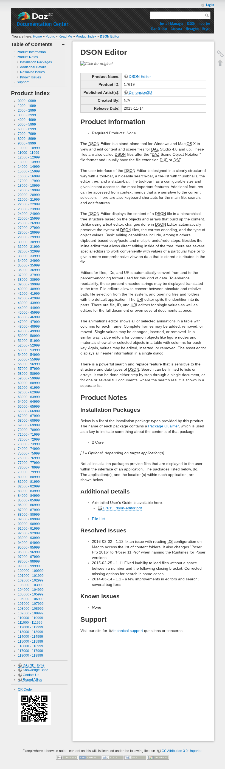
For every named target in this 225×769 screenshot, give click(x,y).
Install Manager (172, 23)
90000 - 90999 (29, 524)
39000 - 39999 (29, 284)
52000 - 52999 (29, 345)
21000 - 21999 (29, 200)
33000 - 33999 (29, 256)
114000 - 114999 (30, 637)
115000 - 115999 (30, 641)
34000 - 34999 (29, 261)
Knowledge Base (35, 670)
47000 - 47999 (29, 322)
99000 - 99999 (29, 566)
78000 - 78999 (29, 467)
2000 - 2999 (27, 110)
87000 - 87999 (29, 510)
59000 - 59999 (29, 378)
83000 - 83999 (29, 491)
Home (37, 36)
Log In (210, 4)
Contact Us (31, 675)
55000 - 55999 (29, 359)
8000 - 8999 (27, 139)
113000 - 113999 (30, 632)
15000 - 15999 (29, 171)
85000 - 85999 (29, 500)
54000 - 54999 (29, 355)
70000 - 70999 (29, 430)
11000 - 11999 (28, 153)
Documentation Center (42, 24)
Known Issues (30, 77)
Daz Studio (159, 28)
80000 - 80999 (29, 477)
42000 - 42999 (29, 298)
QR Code (25, 689)
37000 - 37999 (29, 275)
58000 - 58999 (29, 374)
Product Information (31, 52)
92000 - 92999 (29, 533)
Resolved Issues (32, 72)
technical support (128, 630)
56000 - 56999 (29, 364)
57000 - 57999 (29, 369)
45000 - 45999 (29, 312)
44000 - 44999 (29, 308)
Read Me (65, 36)
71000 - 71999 (29, 434)
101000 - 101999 (31, 576)
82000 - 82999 (29, 486)
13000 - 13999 (29, 162)
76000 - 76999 (29, 458)
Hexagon (192, 28)
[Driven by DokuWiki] (158, 757)
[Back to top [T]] (220, 62)
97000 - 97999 (29, 557)
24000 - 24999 (29, 214)
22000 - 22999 (29, 204)
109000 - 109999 (31, 613)
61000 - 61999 (29, 388)
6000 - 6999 (27, 129)
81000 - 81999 (29, 482)
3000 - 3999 (27, 115)
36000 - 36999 (29, 270)
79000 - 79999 (29, 472)
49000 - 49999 (29, 331)
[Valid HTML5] (112, 757)
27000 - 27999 (29, 228)
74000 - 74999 (29, 449)
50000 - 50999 (29, 336)
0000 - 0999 (27, 101)
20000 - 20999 (29, 195)
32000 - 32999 (29, 251)
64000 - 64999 (29, 402)
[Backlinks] (220, 53)
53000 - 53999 (29, 350)
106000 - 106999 (31, 599)
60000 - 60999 (29, 383)
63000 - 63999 (29, 397)
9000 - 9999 (27, 143)
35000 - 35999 (29, 265)
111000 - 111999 (30, 623)
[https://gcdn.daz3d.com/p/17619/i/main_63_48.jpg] (96, 63)
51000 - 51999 (29, 341)
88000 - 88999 (29, 515)
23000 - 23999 (29, 209)
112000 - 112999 (30, 627)
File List (98, 519)
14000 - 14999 (29, 167)
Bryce (206, 28)
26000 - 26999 (29, 223)
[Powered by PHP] (90, 757)
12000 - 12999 (29, 157)
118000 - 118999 (30, 655)
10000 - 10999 (29, 148)
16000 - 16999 (29, 176)
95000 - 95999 (29, 547)
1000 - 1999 (27, 106)
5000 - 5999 (27, 124)
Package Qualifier (163, 426)
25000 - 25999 (29, 218)
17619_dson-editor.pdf (122, 508)
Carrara (176, 28)
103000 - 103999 (31, 585)
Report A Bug (32, 680)
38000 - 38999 (29, 280)
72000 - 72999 (29, 439)
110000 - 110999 (30, 618)
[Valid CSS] (135, 757)
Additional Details (33, 67)
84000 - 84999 (29, 496)
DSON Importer (198, 23)
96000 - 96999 (29, 552)
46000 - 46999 (29, 317)
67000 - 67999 (29, 416)
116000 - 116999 (30, 646)
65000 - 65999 (29, 406)
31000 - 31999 (29, 247)
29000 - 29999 (29, 237)
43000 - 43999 (29, 303)
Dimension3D (140, 92)
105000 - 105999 (31, 594)
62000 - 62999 (29, 392)
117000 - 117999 (30, 651)
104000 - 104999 (31, 590)
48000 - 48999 (29, 326)
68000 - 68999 (29, 420)
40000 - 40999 (29, 289)
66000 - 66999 (29, 411)
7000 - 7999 (27, 134)
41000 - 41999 (29, 294)
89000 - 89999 (29, 519)
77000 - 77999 (29, 463)
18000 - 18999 (29, 186)
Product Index (86, 36)
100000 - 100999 (31, 571)
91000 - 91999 (29, 528)
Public (50, 36)
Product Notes (27, 57)
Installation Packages (36, 62)
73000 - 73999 (29, 444)
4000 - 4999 (27, 120)
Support (23, 82)
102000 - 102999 (31, 580)
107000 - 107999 (31, 604)
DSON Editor (110, 36)
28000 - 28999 (29, 232)
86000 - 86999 (29, 505)
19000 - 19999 (29, 190)
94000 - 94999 (29, 543)
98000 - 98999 (29, 561)
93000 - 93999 (29, 538)
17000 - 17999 (29, 181)
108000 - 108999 (31, 609)
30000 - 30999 (29, 242)
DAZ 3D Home (33, 665)
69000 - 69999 (29, 425)
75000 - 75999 (29, 453)
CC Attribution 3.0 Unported (182, 751)
